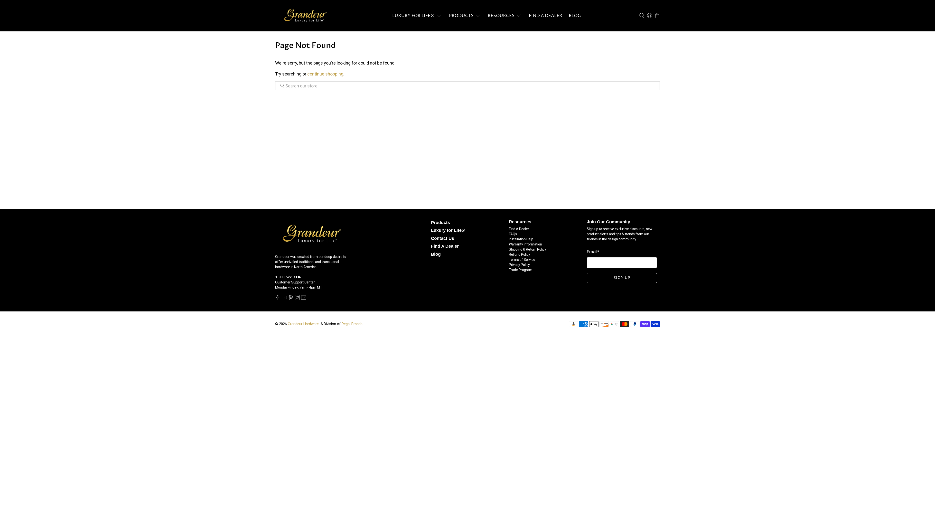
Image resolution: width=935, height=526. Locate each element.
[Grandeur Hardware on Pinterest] (290, 299)
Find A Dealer (545, 16)
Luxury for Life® (413, 16)
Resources (501, 16)
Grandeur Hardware (303, 324)
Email (593, 251)
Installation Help (521, 239)
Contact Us (442, 238)
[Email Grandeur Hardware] (303, 299)
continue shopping (325, 73)
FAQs (513, 234)
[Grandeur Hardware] (305, 15)
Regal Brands (352, 324)
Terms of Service (522, 260)
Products (461, 16)
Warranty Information (525, 244)
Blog (575, 16)
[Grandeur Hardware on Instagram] (297, 299)
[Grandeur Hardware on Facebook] (277, 299)
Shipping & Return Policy (527, 249)
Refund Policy (519, 254)
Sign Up (622, 277)
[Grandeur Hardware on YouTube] (284, 299)
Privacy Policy (519, 265)
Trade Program (520, 270)
